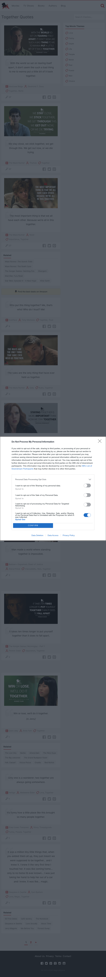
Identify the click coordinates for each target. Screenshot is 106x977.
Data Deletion (37, 535)
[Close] (100, 442)
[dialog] (53, 489)
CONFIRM (33, 525)
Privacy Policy (69, 535)
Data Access (53, 535)
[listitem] (53, 479)
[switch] (87, 485)
